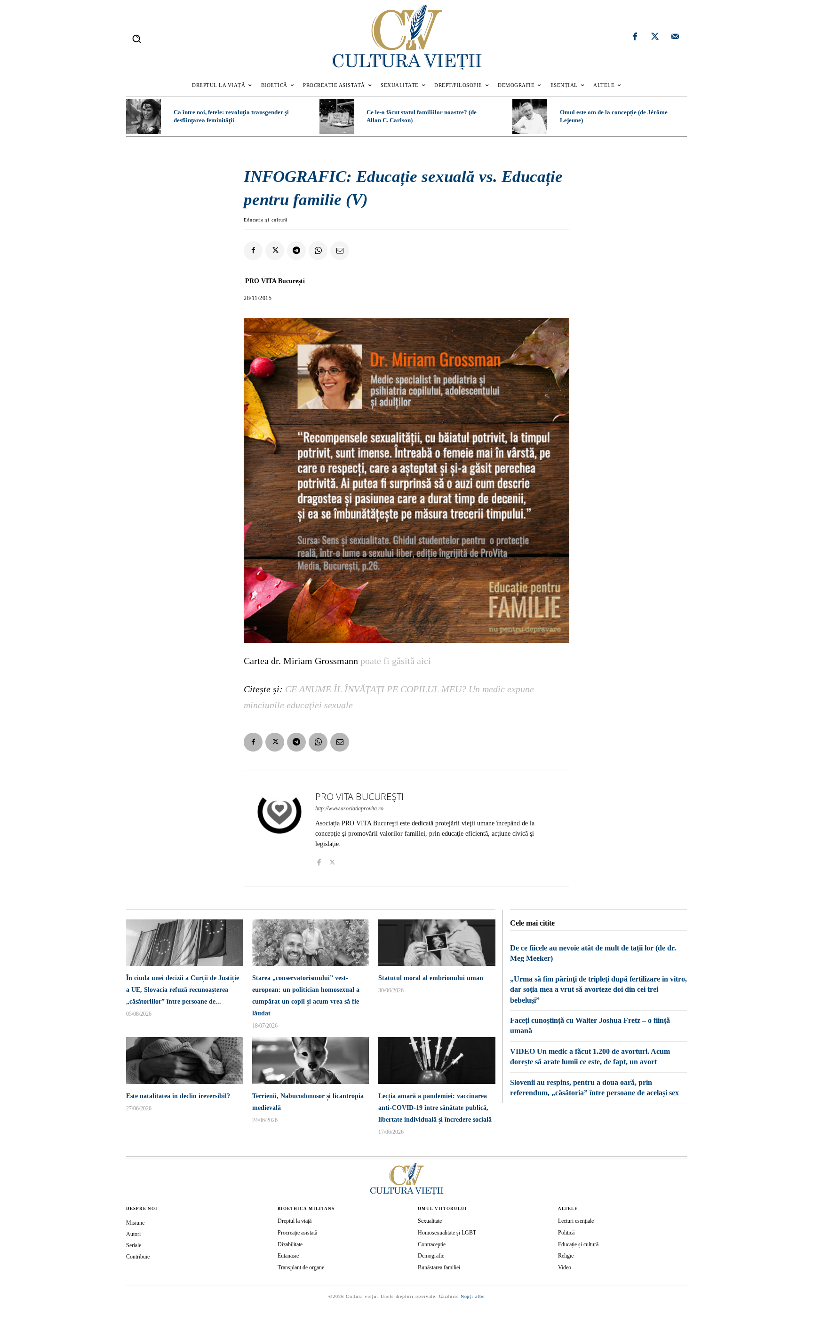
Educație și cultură (265, 219)
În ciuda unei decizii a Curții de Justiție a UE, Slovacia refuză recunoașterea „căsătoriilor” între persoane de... (182, 989)
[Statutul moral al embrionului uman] (436, 942)
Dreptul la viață (294, 1221)
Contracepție (432, 1244)
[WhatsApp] (318, 250)
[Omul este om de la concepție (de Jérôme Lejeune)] (529, 116)
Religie (566, 1255)
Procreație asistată (297, 1232)
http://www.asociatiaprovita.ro (349, 808)
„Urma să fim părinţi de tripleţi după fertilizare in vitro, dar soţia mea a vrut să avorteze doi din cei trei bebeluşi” (598, 989)
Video (564, 1267)
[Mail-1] (675, 38)
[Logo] (406, 37)
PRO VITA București (275, 281)
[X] (274, 250)
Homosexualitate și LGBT (447, 1232)
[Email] (339, 250)
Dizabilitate (290, 1244)
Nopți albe (473, 1296)
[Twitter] (655, 38)
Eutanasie (288, 1255)
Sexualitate (430, 1221)
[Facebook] (635, 38)
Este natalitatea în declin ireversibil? (178, 1096)
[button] (136, 38)
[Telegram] (296, 250)
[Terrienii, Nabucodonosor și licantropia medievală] (310, 1060)
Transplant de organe (301, 1267)
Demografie (431, 1255)
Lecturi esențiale (576, 1221)
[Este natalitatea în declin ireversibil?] (184, 1060)
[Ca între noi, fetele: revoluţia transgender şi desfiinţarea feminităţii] (143, 116)
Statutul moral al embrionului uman (430, 978)
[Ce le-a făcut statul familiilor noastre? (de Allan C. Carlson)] (336, 116)
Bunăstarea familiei (439, 1267)
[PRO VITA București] (279, 828)
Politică (566, 1232)
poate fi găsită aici (395, 661)
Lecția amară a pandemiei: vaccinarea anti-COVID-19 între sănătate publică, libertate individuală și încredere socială (435, 1107)
